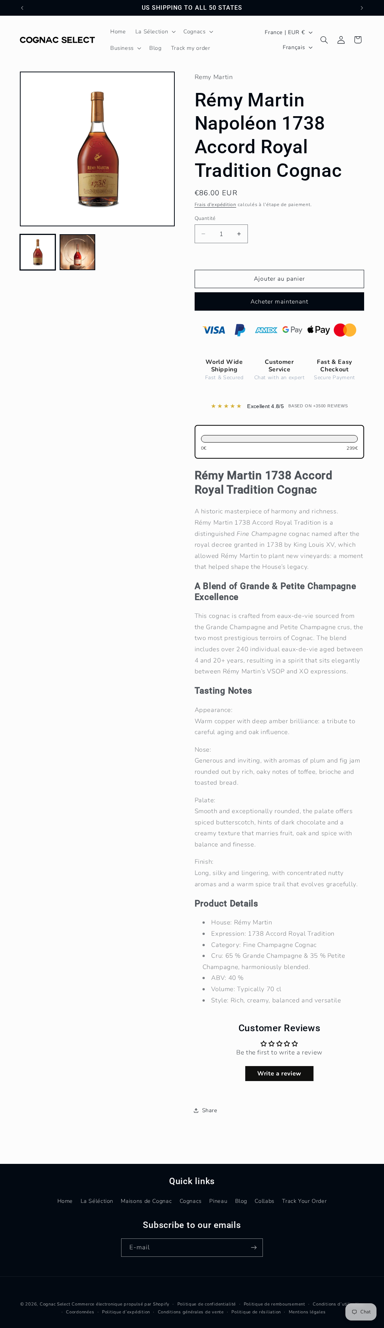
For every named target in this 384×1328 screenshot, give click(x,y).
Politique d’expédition (126, 1312)
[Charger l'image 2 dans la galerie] (78, 252)
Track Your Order (304, 1201)
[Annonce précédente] (22, 7)
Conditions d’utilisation (338, 1304)
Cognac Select (55, 1304)
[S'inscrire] (253, 1247)
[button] (154, 31)
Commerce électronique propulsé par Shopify (121, 1304)
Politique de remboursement (274, 1304)
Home (65, 1201)
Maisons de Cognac (146, 1201)
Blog (241, 1201)
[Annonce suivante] (362, 7)
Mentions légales (307, 1312)
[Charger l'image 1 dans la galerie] (38, 252)
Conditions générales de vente (191, 1312)
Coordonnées (80, 1312)
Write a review (279, 1073)
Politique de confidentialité (206, 1304)
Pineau (218, 1201)
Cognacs (191, 1201)
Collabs (264, 1201)
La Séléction (97, 1201)
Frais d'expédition (215, 204)
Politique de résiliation (256, 1312)
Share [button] (210, 1110)
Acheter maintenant (279, 302)
